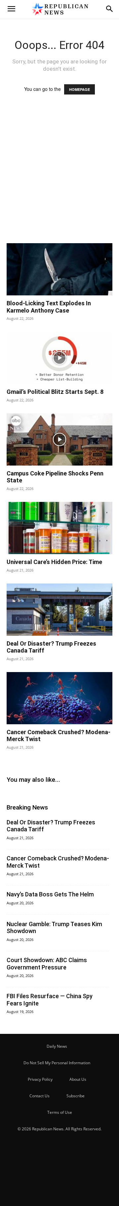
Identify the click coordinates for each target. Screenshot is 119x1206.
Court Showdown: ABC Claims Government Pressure (47, 964)
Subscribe (75, 1096)
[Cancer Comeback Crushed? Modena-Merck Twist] (59, 698)
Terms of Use (59, 1112)
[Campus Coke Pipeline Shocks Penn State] (59, 439)
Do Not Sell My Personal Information (56, 1063)
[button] (11, 9)
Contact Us (39, 1096)
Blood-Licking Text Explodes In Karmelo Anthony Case (49, 307)
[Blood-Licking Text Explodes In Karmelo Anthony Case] (59, 269)
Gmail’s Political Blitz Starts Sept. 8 (55, 391)
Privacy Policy (40, 1079)
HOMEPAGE (79, 89)
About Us (77, 1079)
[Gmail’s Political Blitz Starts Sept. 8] (59, 358)
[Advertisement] (59, 175)
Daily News (57, 1046)
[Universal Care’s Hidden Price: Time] (59, 528)
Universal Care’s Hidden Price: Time (54, 561)
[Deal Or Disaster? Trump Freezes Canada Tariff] (59, 610)
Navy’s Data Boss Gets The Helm (50, 894)
